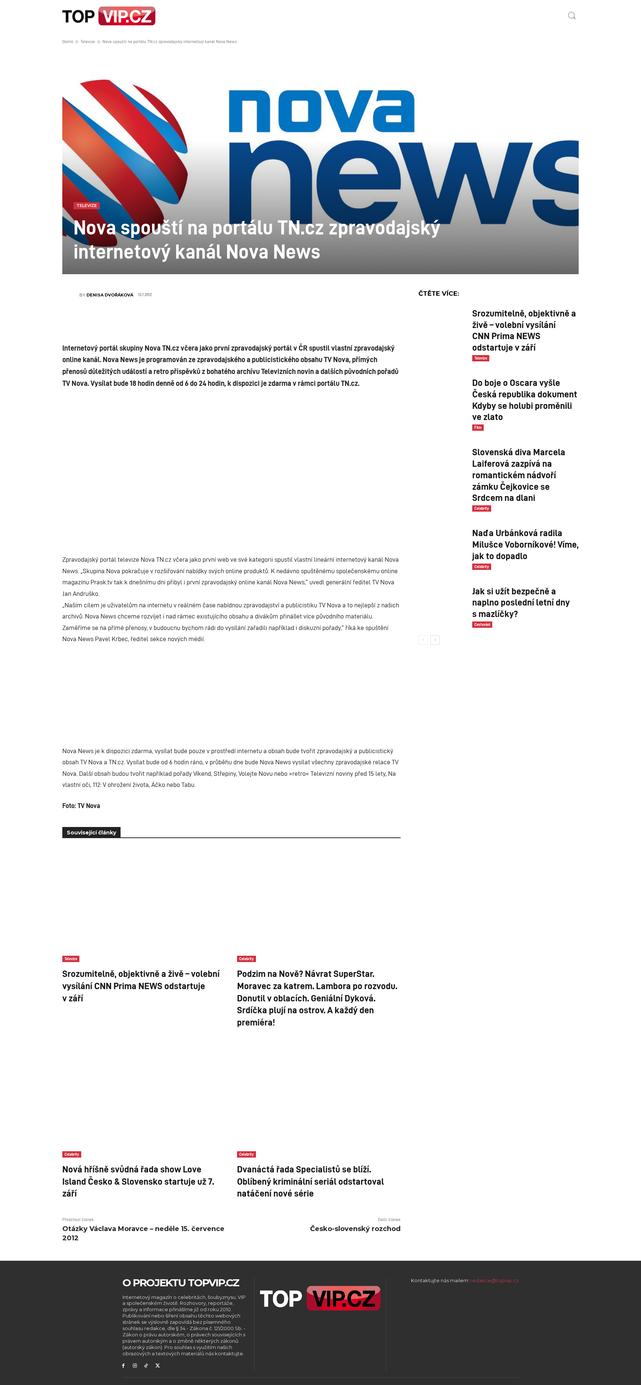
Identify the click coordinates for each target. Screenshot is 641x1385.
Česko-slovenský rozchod (355, 1229)
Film (477, 427)
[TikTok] (146, 1366)
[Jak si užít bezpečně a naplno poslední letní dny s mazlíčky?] (442, 600)
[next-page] (435, 640)
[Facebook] (198, 321)
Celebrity (246, 958)
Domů (67, 41)
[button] (572, 15)
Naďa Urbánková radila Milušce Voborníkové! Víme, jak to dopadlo (525, 543)
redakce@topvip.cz (494, 1280)
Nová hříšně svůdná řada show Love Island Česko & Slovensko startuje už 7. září (138, 1181)
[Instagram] (135, 1366)
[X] (220, 321)
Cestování (482, 624)
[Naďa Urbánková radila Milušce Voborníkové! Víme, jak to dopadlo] (442, 542)
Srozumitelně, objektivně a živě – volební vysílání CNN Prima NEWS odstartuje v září (141, 985)
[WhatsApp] (265, 321)
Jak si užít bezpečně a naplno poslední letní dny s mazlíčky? (521, 602)
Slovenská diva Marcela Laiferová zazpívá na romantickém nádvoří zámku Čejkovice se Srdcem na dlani (518, 474)
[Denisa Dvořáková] (70, 295)
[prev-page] (423, 640)
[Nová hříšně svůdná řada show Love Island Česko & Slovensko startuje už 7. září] (144, 1100)
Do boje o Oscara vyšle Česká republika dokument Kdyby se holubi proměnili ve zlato (524, 399)
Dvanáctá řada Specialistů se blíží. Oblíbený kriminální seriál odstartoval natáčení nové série (310, 1181)
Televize (87, 41)
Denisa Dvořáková (109, 295)
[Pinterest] (242, 321)
